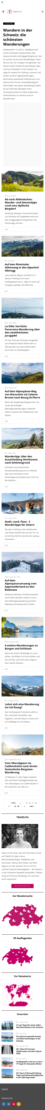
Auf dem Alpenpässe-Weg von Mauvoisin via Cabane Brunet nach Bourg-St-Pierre (22, 394)
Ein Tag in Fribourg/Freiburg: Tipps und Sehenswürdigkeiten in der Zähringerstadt (29, 1075)
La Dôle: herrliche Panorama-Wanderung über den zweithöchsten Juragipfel (22, 330)
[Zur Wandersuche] (22, 916)
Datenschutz (7, 1098)
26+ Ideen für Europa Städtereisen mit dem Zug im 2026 (29, 1051)
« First (13, 803)
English (5, 1089)
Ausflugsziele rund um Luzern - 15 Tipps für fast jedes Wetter (29, 1062)
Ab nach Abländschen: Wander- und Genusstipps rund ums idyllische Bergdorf (21, 204)
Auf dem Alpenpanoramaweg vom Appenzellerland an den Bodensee (21, 585)
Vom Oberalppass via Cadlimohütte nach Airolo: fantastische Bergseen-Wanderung (21, 767)
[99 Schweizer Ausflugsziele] (17, 956)
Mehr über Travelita (22, 886)
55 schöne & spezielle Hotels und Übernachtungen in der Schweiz (28, 1038)
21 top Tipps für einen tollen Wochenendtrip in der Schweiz (29, 1026)
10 (15, 806)
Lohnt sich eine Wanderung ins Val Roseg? (22, 705)
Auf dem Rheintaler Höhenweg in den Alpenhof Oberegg (22, 267)
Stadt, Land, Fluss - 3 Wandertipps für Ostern (19, 523)
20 (18, 806)
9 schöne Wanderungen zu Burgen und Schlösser (21, 647)
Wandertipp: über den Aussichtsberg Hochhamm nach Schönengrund (21, 459)
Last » (32, 806)
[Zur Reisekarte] (17, 994)
